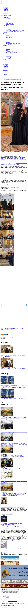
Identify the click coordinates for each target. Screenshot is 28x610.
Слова (7, 22)
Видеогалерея (9, 60)
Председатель (6, 9)
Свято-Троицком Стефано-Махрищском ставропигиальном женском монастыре (13, 158)
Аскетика (8, 49)
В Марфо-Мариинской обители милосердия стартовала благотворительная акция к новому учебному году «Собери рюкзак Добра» (14, 481)
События (8, 18)
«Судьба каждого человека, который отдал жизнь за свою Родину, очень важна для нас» (13, 524)
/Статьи (2, 505)
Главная (5, 74)
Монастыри (5, 45)
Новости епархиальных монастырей (14, 31)
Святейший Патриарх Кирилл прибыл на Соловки (12, 468)
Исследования (9, 53)
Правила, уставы (9, 58)
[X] (7, 334)
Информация (6, 8)
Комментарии (9, 37)
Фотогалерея (8, 62)
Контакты (5, 13)
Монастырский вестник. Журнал (13, 43)
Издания (8, 42)
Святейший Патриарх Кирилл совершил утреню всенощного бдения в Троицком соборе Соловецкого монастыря (12, 456)
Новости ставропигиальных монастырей (15, 30)
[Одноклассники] (3, 334)
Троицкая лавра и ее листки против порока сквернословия (14, 504)
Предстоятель (6, 17)
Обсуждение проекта (10, 44)
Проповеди (8, 19)
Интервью (8, 36)
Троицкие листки (9, 23)
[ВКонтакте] (1, 334)
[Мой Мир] (5, 334)
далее (5, 607)
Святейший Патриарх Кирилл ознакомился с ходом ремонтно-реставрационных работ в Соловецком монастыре (14, 431)
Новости (5, 25)
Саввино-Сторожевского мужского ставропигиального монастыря (14, 164)
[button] (26, 305)
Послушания (8, 57)
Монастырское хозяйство (11, 52)
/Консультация (4, 552)
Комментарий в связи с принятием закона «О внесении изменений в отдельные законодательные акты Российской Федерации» (14, 550)
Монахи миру (9, 56)
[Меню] (1, 2)
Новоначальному (9, 47)
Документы (5, 10)
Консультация (9, 54)
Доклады (8, 20)
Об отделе (5, 7)
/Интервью (3, 357)
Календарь (5, 11)
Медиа (4, 59)
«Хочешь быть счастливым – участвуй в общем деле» (12, 507)
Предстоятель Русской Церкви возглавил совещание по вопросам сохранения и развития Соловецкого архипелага (14, 444)
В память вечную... (10, 51)
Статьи (7, 35)
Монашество (6, 46)
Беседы (7, 38)
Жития (7, 50)
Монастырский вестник (6, 15)
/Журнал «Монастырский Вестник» (8, 540)
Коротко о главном (10, 24)
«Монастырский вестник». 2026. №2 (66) (10, 526)
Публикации (6, 33)
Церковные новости (10, 26)
